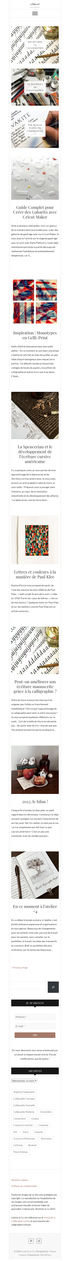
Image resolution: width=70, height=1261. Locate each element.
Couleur (35, 1118)
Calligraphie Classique (24, 1098)
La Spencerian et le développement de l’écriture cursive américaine (35, 454)
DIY (15, 1132)
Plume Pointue (20, 1152)
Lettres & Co (28, 1251)
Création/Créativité (23, 1125)
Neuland (32, 1145)
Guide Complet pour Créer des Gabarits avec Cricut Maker (35, 212)
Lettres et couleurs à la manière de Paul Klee (35, 574)
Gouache (38, 1132)
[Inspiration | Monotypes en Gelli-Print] (35, 301)
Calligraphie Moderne (23, 1111)
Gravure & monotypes (24, 1138)
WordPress (45, 1255)
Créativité (43, 1125)
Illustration (46, 1138)
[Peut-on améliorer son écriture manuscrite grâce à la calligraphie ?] (35, 650)
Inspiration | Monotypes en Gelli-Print (35, 335)
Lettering (17, 1145)
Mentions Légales (19, 1180)
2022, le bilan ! (35, 801)
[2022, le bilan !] (35, 770)
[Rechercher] (53, 987)
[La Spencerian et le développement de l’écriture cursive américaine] (35, 415)
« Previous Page (19, 967)
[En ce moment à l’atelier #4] (35, 875)
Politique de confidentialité (24, 1186)
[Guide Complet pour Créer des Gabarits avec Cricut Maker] (35, 178)
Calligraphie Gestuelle (24, 1105)
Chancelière (46, 1111)
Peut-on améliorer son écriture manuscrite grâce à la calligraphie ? (35, 686)
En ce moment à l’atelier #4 (35, 909)
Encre (26, 1132)
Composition (19, 1118)
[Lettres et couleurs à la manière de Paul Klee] (35, 540)
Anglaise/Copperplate (24, 1092)
